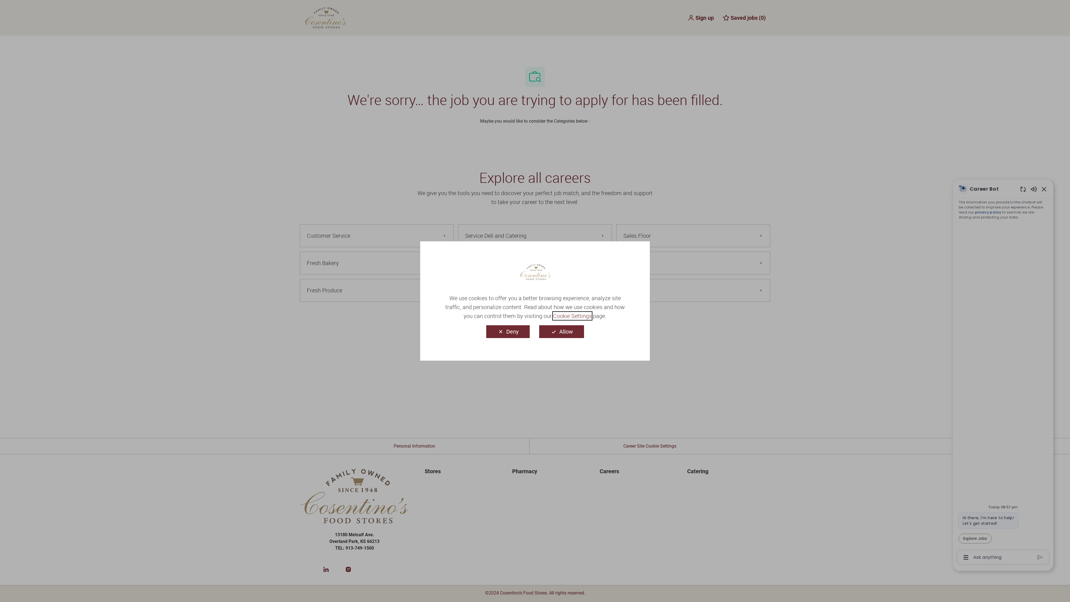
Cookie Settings (572, 316)
